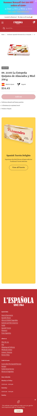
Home (3, 34)
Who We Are (5, 342)
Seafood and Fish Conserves (9, 323)
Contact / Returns (6, 352)
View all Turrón (18, 167)
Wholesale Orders (6, 350)
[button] (34, 23)
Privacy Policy (21, 407)
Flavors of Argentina (7, 371)
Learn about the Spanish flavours (11, 364)
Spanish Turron (6, 328)
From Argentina (6, 333)
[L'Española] (18, 23)
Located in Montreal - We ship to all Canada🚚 (18, 17)
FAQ (2, 344)
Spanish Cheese (6, 318)
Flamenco (4, 330)
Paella (3, 325)
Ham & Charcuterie (7, 315)
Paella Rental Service (7, 369)
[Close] (35, 400)
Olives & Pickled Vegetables (9, 320)
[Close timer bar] (36, 1)
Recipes (3, 366)
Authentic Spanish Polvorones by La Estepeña (19, 34)
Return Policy (5, 355)
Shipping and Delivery (8, 347)
